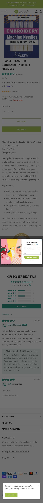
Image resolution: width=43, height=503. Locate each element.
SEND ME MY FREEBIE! (32, 257)
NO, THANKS (31, 260)
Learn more (11, 495)
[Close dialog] (41, 240)
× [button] (38, 484)
